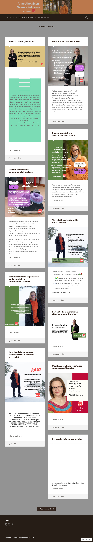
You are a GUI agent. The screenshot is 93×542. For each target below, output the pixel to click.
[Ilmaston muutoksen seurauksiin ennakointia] (68, 160)
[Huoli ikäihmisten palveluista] (68, 66)
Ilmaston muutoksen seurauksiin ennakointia (64, 134)
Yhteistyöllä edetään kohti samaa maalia (65, 221)
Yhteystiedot (44, 17)
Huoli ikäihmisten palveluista (66, 41)
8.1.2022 (56, 496)
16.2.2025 (13, 341)
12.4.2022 (57, 427)
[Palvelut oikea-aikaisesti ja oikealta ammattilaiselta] (68, 329)
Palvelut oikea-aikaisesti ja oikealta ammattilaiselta (65, 313)
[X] (12, 524)
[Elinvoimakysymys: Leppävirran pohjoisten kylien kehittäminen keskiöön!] (25, 306)
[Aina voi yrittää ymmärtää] (25, 56)
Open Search (86, 17)
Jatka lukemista (15, 150)
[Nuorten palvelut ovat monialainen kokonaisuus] (25, 197)
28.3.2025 (57, 122)
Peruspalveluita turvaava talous (67, 439)
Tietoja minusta (26, 17)
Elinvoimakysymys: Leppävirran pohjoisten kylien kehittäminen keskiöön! (24, 279)
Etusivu (10, 17)
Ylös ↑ (85, 537)
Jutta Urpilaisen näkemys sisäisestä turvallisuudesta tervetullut (21, 354)
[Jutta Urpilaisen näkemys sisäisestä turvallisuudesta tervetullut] (25, 382)
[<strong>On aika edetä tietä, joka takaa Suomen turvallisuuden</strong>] (68, 393)
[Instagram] (9, 524)
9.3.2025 (56, 300)
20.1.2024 (13, 444)
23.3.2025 (13, 265)
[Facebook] (6, 524)
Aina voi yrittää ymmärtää (21, 41)
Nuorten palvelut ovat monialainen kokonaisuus (21, 171)
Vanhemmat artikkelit (47, 509)
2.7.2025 (13, 158)
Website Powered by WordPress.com (19, 537)
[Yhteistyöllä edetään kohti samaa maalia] (68, 247)
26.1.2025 (57, 354)
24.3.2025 (57, 208)
